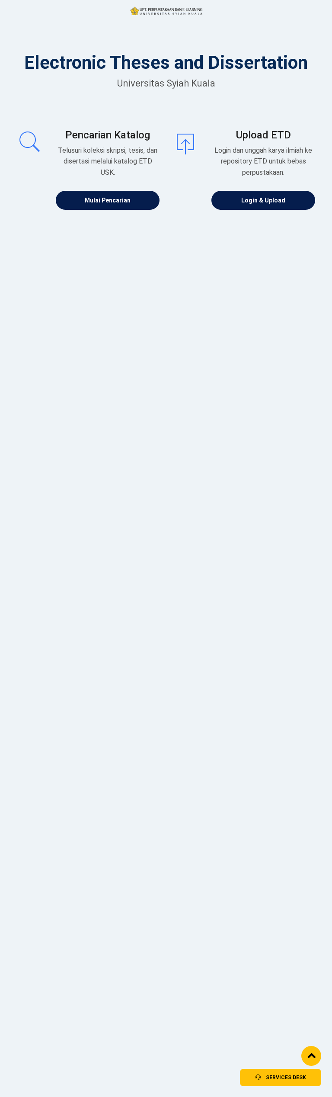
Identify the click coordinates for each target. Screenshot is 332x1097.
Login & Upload (263, 200)
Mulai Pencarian (108, 200)
